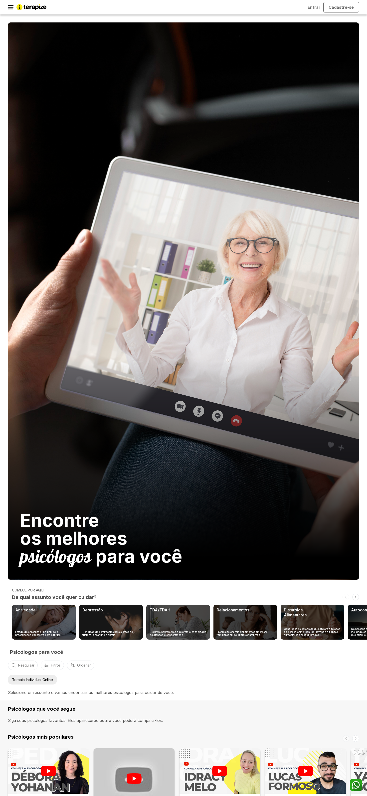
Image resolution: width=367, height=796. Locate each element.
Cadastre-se (341, 7)
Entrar (314, 7)
